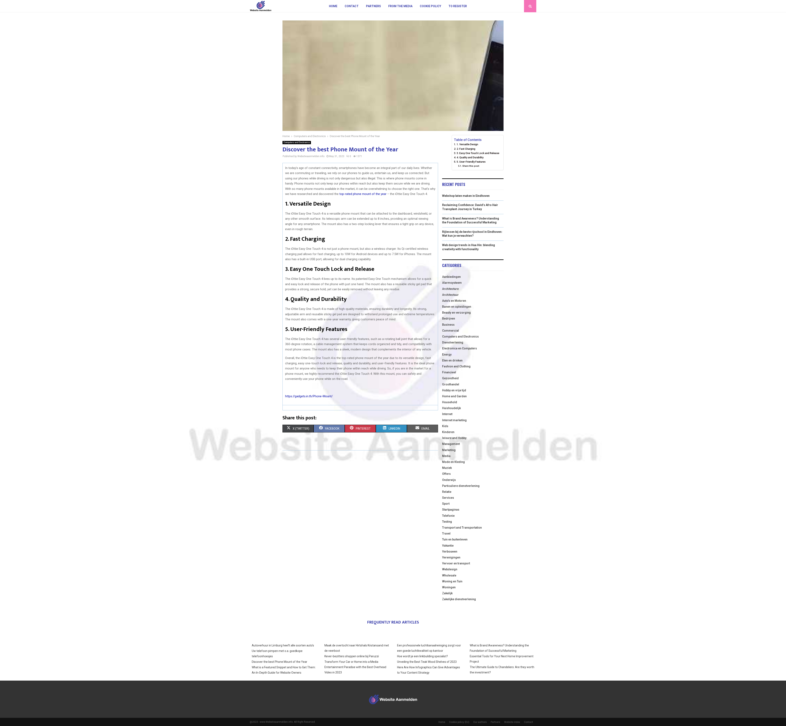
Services (448, 497)
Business (448, 324)
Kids (445, 426)
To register (457, 6)
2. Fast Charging (466, 148)
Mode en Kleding (453, 462)
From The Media (400, 6)
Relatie (446, 491)
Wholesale (449, 575)
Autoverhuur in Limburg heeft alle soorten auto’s (283, 645)
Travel (446, 533)
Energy (447, 354)
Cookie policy (430, 6)
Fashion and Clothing (456, 366)
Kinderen (448, 432)
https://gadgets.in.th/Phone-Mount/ (309, 396)
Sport (445, 503)
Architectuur (450, 294)
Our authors (480, 722)
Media (446, 456)
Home (333, 6)
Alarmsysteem (452, 282)
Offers (446, 473)
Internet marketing (454, 420)
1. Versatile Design (467, 144)
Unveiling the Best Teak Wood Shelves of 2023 (427, 661)
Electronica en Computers (459, 348)
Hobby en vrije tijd (454, 390)
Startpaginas (450, 509)
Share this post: (470, 165)
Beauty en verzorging (456, 312)
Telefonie (448, 515)
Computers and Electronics (296, 142)
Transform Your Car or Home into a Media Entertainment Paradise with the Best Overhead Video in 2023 (355, 667)
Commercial (450, 330)
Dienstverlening (452, 342)
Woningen (449, 587)
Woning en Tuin (452, 581)
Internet (447, 414)
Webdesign (449, 569)
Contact (352, 6)
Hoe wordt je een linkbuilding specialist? (422, 656)
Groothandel (450, 384)
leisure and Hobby (454, 438)
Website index (512, 722)
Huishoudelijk (451, 408)
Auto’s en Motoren (454, 300)
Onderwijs (449, 480)
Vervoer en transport (456, 563)
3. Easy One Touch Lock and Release (478, 153)
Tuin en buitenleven (455, 539)
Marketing (449, 450)
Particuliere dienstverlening (461, 485)
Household (449, 402)
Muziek (447, 467)
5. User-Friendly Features (471, 161)
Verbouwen (449, 551)
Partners (373, 6)
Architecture (450, 288)
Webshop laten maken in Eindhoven (466, 195)
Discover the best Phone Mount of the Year (279, 661)
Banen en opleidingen (456, 306)
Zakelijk (447, 593)
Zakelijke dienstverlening (459, 599)
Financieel (449, 372)
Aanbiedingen (451, 276)
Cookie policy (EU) (459, 722)
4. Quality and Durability (470, 157)
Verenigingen (451, 557)
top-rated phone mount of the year (362, 194)
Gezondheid (450, 378)
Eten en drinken (452, 360)
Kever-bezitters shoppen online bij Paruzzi (351, 656)
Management (451, 444)
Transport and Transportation (462, 527)
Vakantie (448, 545)
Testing (447, 521)
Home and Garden (454, 396)
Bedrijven (448, 318)
